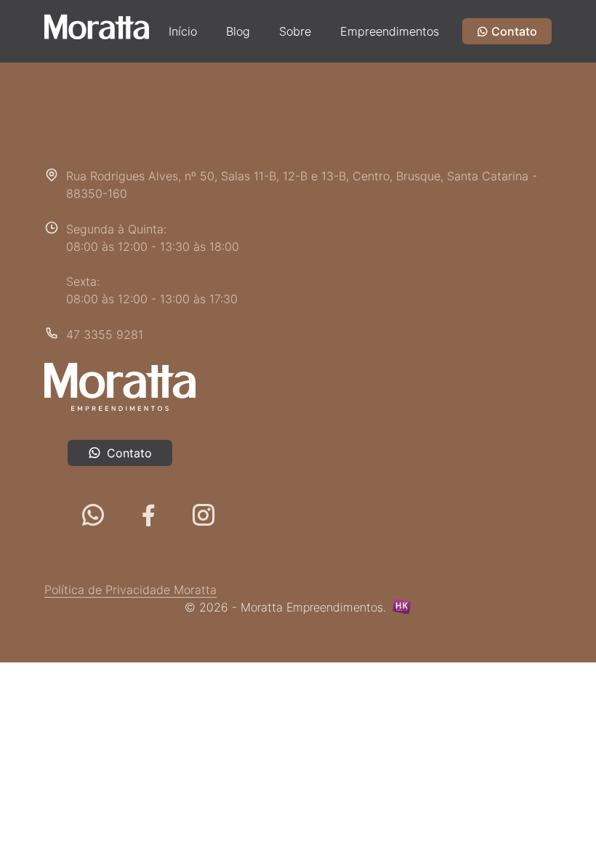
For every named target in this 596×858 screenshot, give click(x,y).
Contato (512, 31)
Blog (238, 31)
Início (183, 31)
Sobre (295, 31)
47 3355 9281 (104, 334)
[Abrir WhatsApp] (559, 821)
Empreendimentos (389, 31)
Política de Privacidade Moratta (130, 589)
